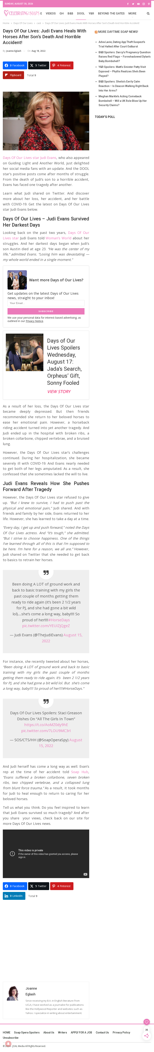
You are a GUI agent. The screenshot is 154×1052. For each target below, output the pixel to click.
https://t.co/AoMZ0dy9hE (46, 724)
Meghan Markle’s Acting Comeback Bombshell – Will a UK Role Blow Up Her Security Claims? (123, 101)
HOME (6, 1032)
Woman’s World (58, 238)
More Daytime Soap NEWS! (118, 32)
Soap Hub (79, 772)
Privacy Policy (121, 1032)
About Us (48, 1032)
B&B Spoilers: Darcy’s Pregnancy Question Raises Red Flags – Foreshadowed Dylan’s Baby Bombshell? (125, 57)
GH (62, 13)
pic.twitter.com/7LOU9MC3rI (46, 730)
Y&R (91, 13)
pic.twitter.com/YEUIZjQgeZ (46, 625)
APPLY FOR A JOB (81, 1032)
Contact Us (102, 1032)
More (132, 13)
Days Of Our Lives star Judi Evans (29, 157)
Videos (51, 13)
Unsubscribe (10, 1037)
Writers (62, 1032)
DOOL (81, 13)
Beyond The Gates (111, 13)
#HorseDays (59, 619)
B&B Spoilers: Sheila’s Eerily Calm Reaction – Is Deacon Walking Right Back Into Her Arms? (123, 86)
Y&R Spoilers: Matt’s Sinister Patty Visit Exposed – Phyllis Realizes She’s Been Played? (122, 71)
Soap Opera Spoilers (27, 1032)
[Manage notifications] (8, 1044)
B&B (70, 13)
